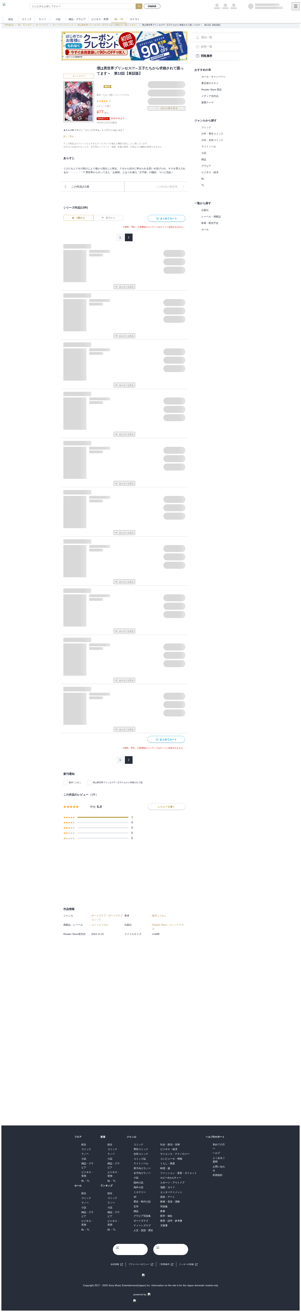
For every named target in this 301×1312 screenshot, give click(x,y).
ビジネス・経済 (209, 172)
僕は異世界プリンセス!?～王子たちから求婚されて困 (117, 782)
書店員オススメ (209, 83)
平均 (92, 806)
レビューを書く (104, 106)
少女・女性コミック (212, 140)
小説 (203, 153)
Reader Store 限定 (211, 89)
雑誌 (203, 159)
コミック (206, 127)
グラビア (206, 165)
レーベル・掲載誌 (211, 216)
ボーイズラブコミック (62, 25)
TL (202, 185)
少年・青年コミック (212, 133)
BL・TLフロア (25, 25)
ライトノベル (208, 146)
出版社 (205, 210)
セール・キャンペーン (213, 76)
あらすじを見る (126, 287)
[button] (188, 1264)
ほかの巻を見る (169, 108)
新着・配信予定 (209, 223)
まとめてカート (168, 218)
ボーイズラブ (42, 25)
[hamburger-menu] (296, 6)
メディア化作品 (209, 96)
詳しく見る (68, 136)
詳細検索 (152, 6)
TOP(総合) (9, 25)
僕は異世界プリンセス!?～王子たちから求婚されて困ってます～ (108, 25)
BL (202, 178)
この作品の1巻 (80, 186)
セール (205, 229)
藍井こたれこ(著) (105, 95)
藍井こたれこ (75, 782)
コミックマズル (122, 95)
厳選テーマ (207, 102)
